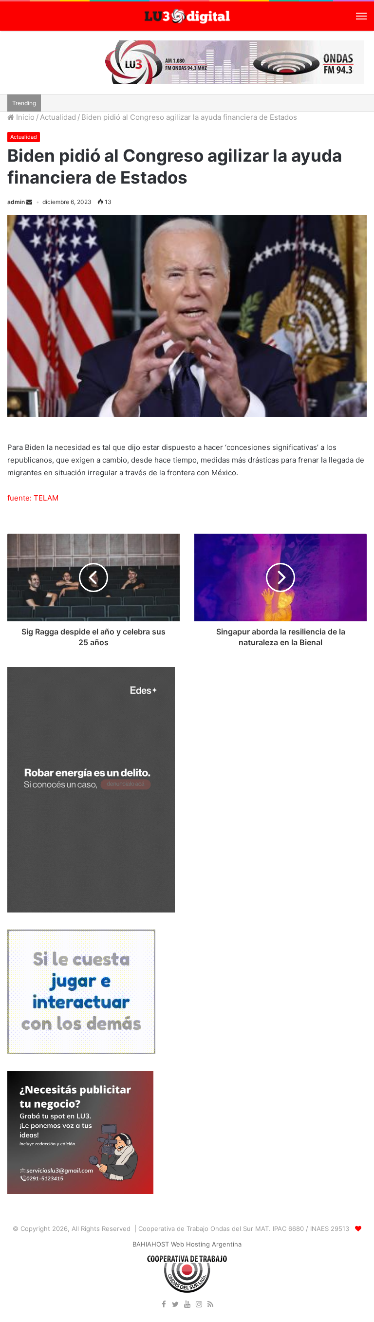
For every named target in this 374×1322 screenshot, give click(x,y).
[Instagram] (199, 1305)
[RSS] (210, 1305)
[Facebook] (163, 1305)
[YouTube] (187, 1305)
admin (16, 201)
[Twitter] (175, 1305)
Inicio (24, 117)
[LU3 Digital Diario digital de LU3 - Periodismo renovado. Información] (187, 16)
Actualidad (58, 117)
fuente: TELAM (32, 498)
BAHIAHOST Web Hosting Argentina (187, 1244)
